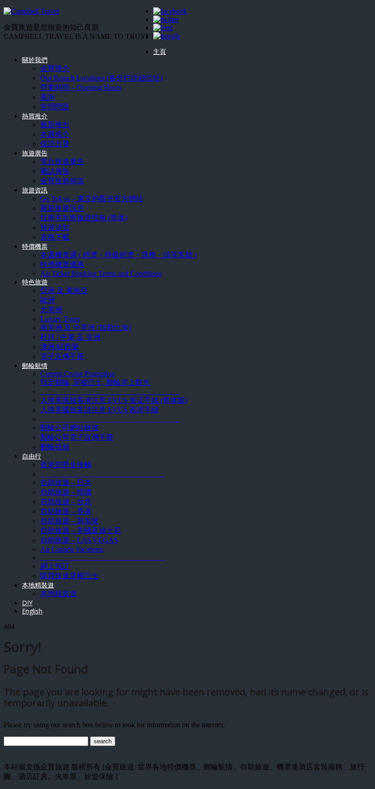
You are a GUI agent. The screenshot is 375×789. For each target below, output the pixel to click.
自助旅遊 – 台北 (65, 502)
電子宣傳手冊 (62, 356)
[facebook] (170, 11)
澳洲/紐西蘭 (59, 347)
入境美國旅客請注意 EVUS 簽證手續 (99, 410)
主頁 (159, 51)
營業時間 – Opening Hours (81, 87)
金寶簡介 (55, 68)
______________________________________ (109, 391)
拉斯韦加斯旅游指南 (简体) (83, 218)
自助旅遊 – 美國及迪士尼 (80, 530)
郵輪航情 (35, 365)
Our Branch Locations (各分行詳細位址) (101, 78)
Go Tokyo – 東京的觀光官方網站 (91, 199)
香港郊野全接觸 (65, 465)
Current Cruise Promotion (77, 374)
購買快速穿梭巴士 (69, 576)
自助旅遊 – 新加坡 (69, 521)
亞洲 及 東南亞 (64, 290)
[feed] (163, 28)
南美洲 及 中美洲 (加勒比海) (85, 327)
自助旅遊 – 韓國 (65, 492)
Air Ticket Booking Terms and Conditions (101, 273)
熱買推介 (35, 116)
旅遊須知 (55, 227)
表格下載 (55, 237)
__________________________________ (102, 474)
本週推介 (55, 134)
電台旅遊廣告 (62, 161)
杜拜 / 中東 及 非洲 (70, 337)
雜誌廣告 (55, 171)
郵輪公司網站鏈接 (69, 428)
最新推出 (55, 124)
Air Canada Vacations (71, 549)
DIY (27, 602)
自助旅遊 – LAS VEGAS (79, 540)
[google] (166, 36)
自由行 (31, 456)
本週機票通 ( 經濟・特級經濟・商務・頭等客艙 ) (118, 255)
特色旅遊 (35, 281)
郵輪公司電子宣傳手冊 (76, 437)
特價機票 (35, 246)
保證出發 (55, 144)
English (32, 611)
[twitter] (166, 19)
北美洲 (51, 310)
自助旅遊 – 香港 (65, 511)
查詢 (47, 97)
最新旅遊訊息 (62, 208)
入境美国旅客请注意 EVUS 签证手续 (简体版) (113, 400)
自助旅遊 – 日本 (65, 482)
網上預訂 (55, 566)
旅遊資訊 (35, 190)
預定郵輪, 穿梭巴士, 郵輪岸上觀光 (95, 382)
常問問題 (55, 107)
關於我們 (35, 59)
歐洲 (47, 300)
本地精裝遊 (38, 585)
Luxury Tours (60, 319)
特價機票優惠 (62, 264)
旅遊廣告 (35, 153)
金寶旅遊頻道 (62, 181)
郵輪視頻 (55, 447)
